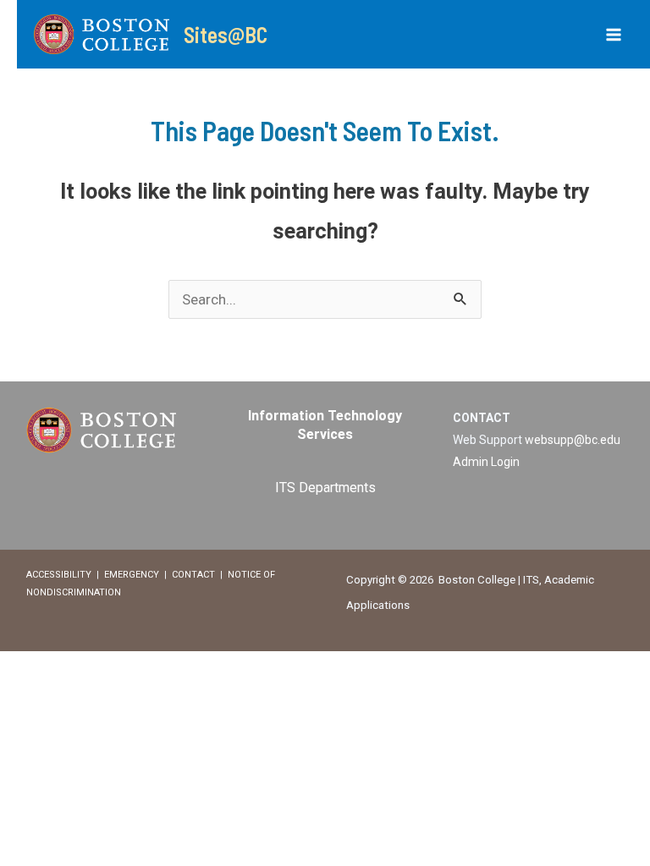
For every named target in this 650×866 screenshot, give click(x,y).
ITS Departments (325, 488)
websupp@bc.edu (572, 440)
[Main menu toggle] (614, 34)
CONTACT (193, 574)
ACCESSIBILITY (58, 574)
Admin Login (486, 462)
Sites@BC (225, 34)
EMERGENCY (131, 574)
